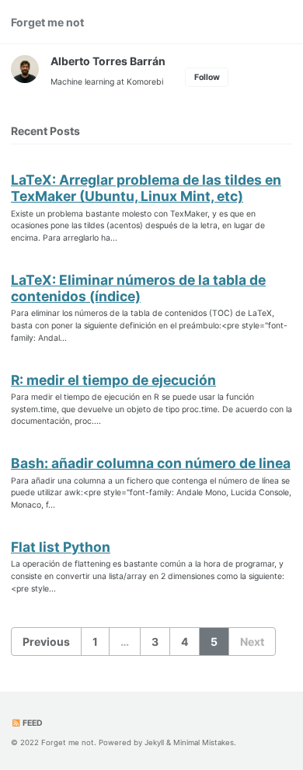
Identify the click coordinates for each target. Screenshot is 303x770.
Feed (32, 723)
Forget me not (47, 22)
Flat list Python (60, 547)
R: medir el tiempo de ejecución (113, 380)
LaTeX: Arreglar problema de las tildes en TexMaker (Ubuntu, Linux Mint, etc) (146, 188)
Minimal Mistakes (203, 742)
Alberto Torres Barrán (107, 61)
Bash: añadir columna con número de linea (151, 463)
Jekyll (154, 742)
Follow (207, 77)
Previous (46, 641)
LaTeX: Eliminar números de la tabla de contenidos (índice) (138, 288)
